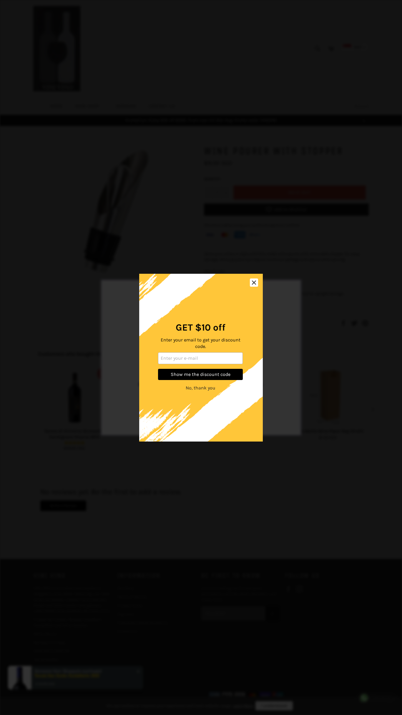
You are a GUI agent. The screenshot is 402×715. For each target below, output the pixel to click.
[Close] (254, 282)
